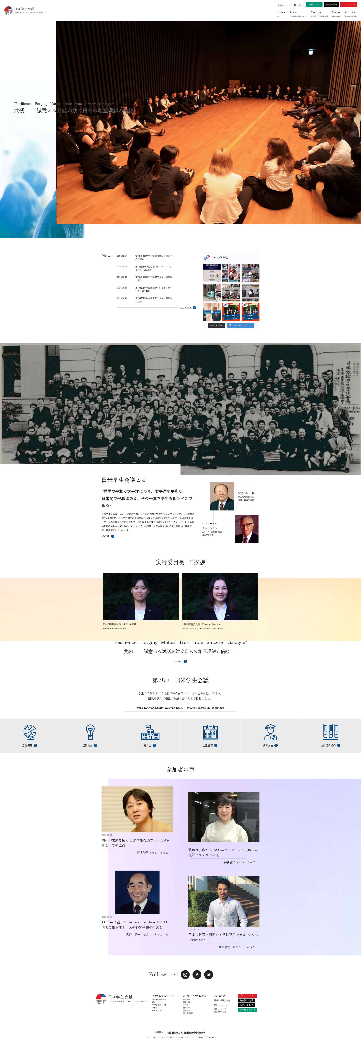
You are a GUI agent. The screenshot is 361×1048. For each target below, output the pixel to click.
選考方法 (186, 1010)
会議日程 (186, 1008)
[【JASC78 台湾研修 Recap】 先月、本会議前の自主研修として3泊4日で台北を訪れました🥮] (250, 273)
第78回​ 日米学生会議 (319, 14)
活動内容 (186, 1002)
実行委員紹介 (188, 1013)
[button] (350, 219)
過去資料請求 (331, 5)
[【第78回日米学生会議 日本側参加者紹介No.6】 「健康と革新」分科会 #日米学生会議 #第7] (250, 312)
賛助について (284, 5)
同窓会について (158, 1010)
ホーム (281, 14)
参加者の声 (336, 14)
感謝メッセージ (220, 1009)
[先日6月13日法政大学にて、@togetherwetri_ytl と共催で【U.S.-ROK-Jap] (250, 293)
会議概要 (186, 1000)
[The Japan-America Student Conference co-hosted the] (231, 293)
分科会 (185, 1005)
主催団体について (159, 1005)
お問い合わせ (298, 5)
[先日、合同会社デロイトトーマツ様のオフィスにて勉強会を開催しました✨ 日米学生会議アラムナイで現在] (212, 293)
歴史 (154, 1002)
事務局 (154, 1008)
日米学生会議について (298, 14)
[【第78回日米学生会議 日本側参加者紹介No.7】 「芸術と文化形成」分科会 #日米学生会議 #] (231, 312)
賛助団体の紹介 (220, 1012)
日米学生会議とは (159, 1000)
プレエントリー (348, 5)
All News (185, 307)
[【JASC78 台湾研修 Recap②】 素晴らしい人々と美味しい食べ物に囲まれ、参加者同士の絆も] (231, 273)
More (105, 536)
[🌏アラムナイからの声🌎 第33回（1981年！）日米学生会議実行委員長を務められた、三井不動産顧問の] (212, 312)
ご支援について (314, 5)
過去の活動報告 (351, 14)
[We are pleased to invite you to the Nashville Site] (212, 273)
